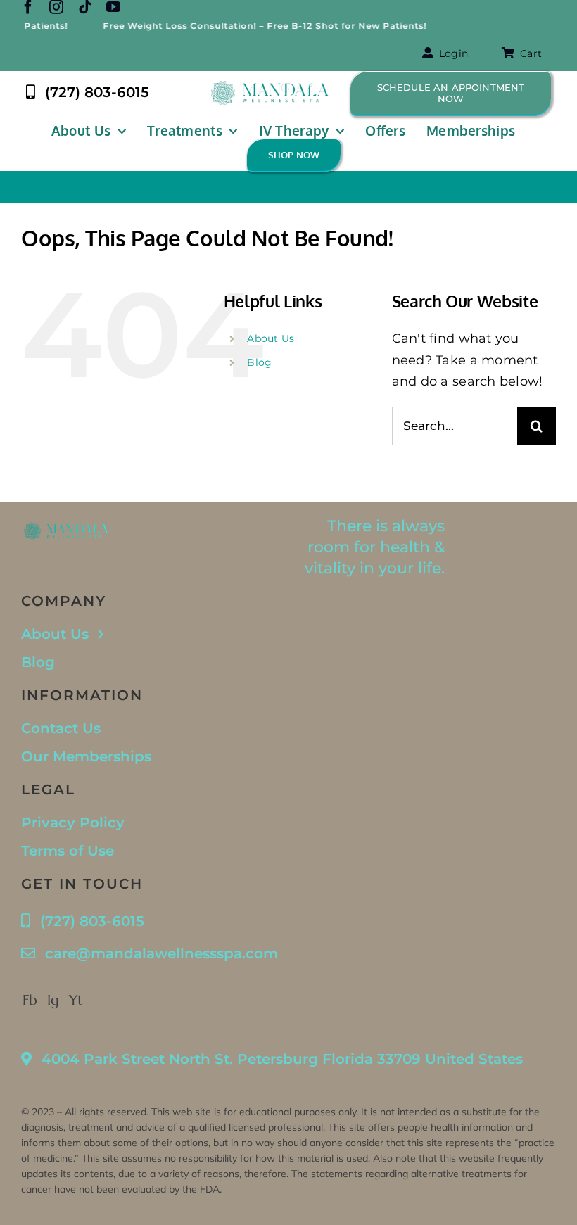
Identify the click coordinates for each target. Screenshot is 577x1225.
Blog (259, 362)
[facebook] (28, 7)
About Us (270, 338)
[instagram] (56, 7)
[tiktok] (85, 7)
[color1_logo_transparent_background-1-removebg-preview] (270, 87)
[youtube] (113, 7)
